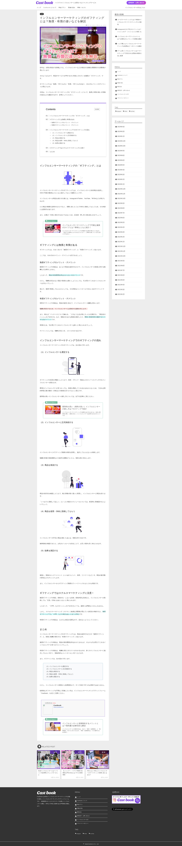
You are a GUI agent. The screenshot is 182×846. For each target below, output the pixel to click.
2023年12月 (121, 141)
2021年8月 (121, 265)
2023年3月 (121, 174)
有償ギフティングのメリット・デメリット (65, 125)
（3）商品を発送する (58, 138)
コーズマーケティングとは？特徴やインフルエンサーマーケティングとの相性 (129, 22)
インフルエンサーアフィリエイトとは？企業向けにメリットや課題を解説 (129, 38)
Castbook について (49, 7)
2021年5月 (121, 280)
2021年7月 (121, 270)
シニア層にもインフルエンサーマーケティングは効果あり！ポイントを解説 (129, 45)
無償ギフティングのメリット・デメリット (65, 122)
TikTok (125, 111)
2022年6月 (121, 217)
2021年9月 (121, 261)
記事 (42, 14)
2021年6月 (121, 275)
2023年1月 (121, 184)
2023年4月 (121, 170)
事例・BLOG (81, 7)
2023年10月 (121, 146)
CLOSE (97, 109)
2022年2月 (121, 237)
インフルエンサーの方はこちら (135, 7)
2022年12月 (121, 189)
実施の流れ (71, 7)
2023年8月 (121, 155)
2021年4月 (121, 284)
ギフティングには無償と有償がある (62, 119)
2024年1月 (121, 136)
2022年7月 (121, 213)
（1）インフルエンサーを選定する (63, 133)
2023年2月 (121, 179)
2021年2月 (121, 294)
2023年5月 (121, 165)
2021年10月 (121, 256)
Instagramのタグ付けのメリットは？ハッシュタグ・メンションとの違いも (129, 30)
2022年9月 (121, 203)
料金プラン (62, 7)
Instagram (119, 111)
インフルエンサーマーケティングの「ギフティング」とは (70, 116)
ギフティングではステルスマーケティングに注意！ (67, 148)
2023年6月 (121, 160)
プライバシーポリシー (123, 98)
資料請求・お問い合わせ (136, 2)
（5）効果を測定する (58, 143)
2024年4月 (121, 126)
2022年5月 (121, 222)
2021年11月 (121, 251)
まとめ (52, 151)
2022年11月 (121, 194)
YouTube (132, 111)
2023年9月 (121, 150)
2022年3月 (121, 232)
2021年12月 (121, 246)
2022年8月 (121, 208)
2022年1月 (121, 241)
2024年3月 (121, 131)
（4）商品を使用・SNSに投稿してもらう (65, 140)
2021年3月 (121, 289)
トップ (39, 7)
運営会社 (119, 86)
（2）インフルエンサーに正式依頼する (64, 135)
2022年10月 (121, 198)
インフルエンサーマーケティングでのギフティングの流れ (70, 130)
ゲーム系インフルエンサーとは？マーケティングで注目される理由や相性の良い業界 (129, 53)
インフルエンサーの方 (123, 94)
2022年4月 (121, 227)
